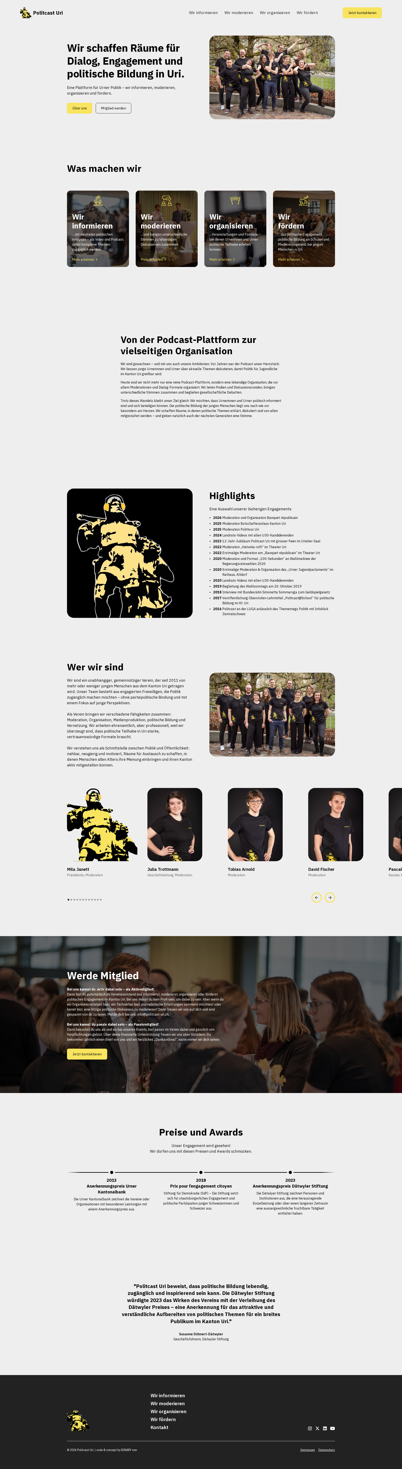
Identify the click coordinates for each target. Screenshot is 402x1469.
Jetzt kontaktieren (362, 13)
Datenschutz (326, 1450)
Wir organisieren (275, 12)
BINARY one (129, 1450)
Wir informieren (203, 12)
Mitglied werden (113, 108)
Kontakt (159, 1427)
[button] (317, 898)
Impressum (307, 1450)
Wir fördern (307, 12)
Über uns (79, 108)
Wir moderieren (238, 12)
